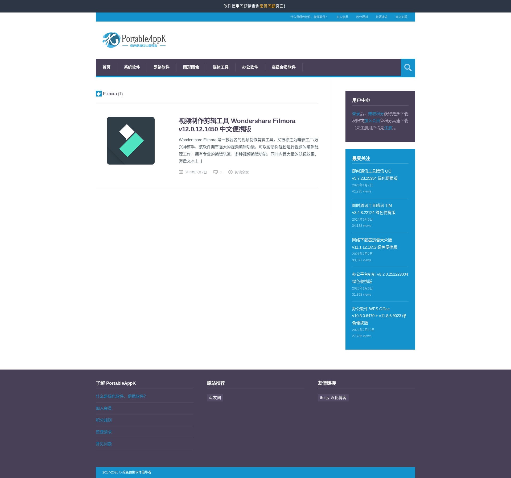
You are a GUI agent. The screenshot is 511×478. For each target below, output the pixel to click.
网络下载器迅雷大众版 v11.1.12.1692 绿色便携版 (374, 243)
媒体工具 (221, 67)
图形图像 (191, 67)
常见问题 (401, 17)
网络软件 (162, 67)
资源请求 (382, 17)
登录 (356, 113)
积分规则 (362, 17)
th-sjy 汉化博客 (333, 397)
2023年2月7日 (196, 172)
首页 (106, 67)
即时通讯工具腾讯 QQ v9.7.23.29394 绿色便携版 (375, 175)
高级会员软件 (284, 67)
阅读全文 (242, 172)
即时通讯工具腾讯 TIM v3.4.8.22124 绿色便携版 (373, 209)
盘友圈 (215, 397)
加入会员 (342, 17)
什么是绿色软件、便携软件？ (309, 17)
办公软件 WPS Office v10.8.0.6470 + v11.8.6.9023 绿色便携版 (379, 316)
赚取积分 (376, 113)
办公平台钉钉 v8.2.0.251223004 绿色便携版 (380, 278)
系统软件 (132, 67)
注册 (388, 127)
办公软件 (250, 67)
